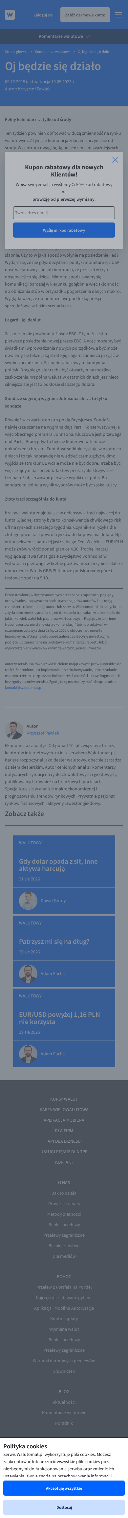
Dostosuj (64, 1507)
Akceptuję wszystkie (64, 1488)
